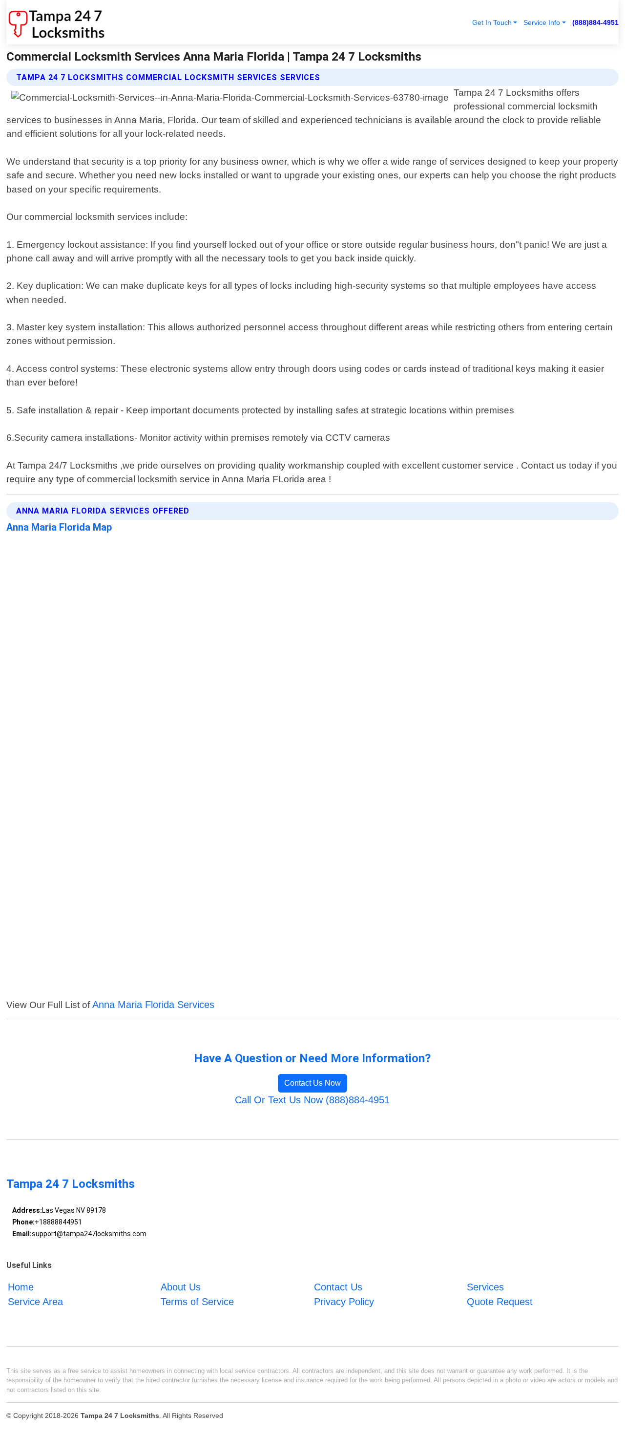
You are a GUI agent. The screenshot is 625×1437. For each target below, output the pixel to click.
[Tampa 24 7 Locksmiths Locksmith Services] (55, 22)
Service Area (35, 1301)
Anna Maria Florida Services (153, 1004)
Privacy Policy (344, 1301)
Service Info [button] (541, 22)
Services (485, 1287)
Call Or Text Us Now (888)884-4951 (312, 1099)
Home (21, 1287)
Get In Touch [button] (492, 22)
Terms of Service (197, 1301)
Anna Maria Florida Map (59, 527)
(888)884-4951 (595, 22)
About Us (181, 1287)
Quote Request (500, 1301)
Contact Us (338, 1287)
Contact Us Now (312, 1083)
